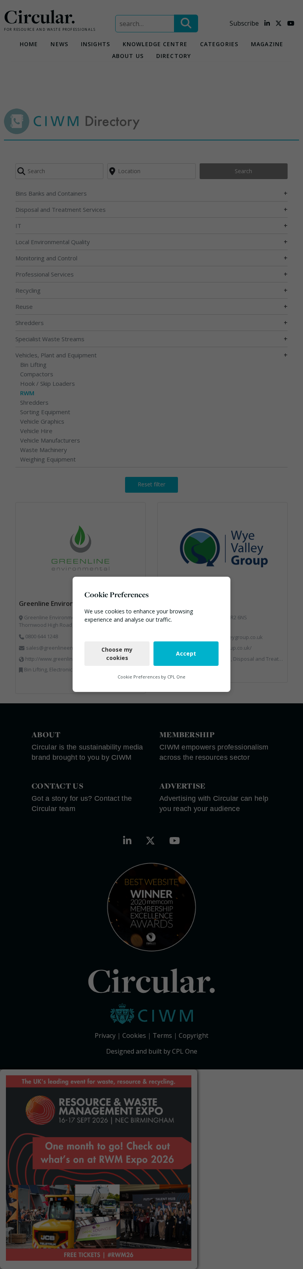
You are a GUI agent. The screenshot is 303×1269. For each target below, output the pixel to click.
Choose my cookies (117, 654)
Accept (186, 654)
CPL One (176, 677)
